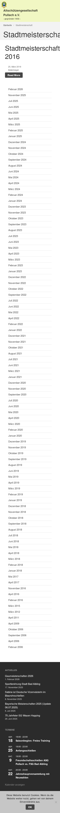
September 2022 (17, 294)
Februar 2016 (15, 600)
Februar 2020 (15, 429)
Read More (14, 75)
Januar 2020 (15, 435)
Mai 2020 (13, 412)
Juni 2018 (13, 541)
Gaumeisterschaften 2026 (19, 676)
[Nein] (56, 802)
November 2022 (17, 283)
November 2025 (17, 95)
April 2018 (13, 553)
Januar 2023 (15, 271)
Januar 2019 (15, 500)
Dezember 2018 (17, 506)
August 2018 (15, 529)
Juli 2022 (13, 300)
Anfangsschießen (26, 750)
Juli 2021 (13, 359)
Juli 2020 (13, 400)
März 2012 (14, 611)
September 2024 (17, 159)
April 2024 (13, 183)
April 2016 (13, 594)
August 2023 (15, 230)
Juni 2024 (13, 171)
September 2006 (17, 635)
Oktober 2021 (15, 347)
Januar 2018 (15, 570)
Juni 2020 (13, 406)
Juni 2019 (13, 470)
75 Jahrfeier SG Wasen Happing (22, 715)
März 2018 (14, 558)
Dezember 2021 (17, 335)
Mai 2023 (13, 247)
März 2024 (14, 189)
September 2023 (17, 224)
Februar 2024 (15, 194)
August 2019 (15, 465)
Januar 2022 (15, 330)
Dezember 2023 (17, 206)
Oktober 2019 (15, 453)
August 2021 (15, 353)
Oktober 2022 (15, 288)
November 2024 (17, 148)
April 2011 (13, 617)
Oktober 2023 (15, 218)
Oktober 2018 (15, 517)
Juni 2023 (13, 241)
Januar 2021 (15, 377)
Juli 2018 (13, 535)
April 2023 (13, 253)
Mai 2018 (13, 547)
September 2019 (17, 459)
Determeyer (13, 69)
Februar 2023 (15, 265)
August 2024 (15, 165)
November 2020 (17, 388)
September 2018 (17, 523)
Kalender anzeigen (15, 784)
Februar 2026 (15, 89)
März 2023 (14, 259)
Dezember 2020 (17, 382)
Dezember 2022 (17, 277)
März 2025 (14, 124)
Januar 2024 (15, 200)
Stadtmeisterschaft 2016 (32, 52)
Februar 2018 (15, 564)
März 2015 (14, 605)
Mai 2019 (13, 476)
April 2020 (13, 418)
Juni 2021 (13, 365)
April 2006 (13, 641)
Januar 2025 (15, 136)
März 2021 (14, 371)
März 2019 (14, 488)
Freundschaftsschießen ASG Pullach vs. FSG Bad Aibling (32, 762)
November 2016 (17, 588)
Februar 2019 (15, 494)
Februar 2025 (15, 130)
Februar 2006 (15, 647)
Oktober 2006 (15, 629)
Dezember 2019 (17, 441)
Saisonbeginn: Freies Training (33, 740)
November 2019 (17, 447)
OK (30, 807)
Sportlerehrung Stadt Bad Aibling (22, 683)
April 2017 (13, 582)
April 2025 (13, 118)
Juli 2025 (13, 101)
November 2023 (17, 212)
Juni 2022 (13, 306)
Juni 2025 (13, 106)
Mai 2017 (13, 576)
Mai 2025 (13, 112)
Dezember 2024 (17, 142)
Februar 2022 (15, 324)
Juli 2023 (13, 236)
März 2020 (14, 424)
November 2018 (17, 511)
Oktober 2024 (15, 153)
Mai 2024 (13, 177)
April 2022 (13, 318)
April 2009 (13, 623)
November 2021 (17, 341)
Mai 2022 (13, 312)
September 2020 (17, 394)
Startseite (7, 25)
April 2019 (13, 482)
